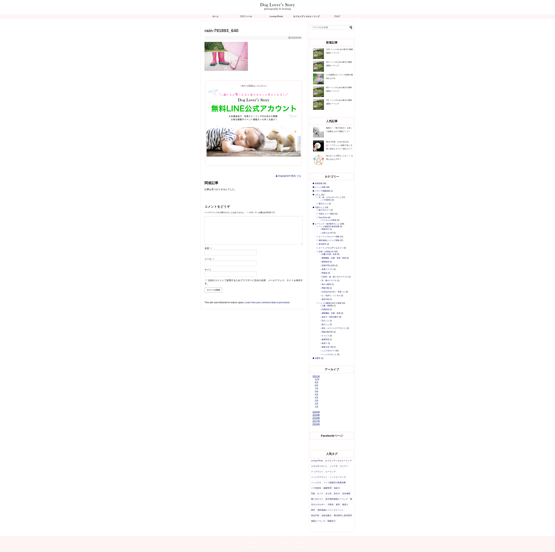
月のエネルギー (318, 504)
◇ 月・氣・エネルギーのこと (328, 197)
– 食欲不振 (324, 299)
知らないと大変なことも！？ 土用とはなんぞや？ (339, 157)
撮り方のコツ (317, 499)
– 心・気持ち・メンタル (330, 295)
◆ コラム (316, 195)
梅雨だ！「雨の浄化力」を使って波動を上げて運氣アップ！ (339, 129)
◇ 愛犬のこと (322, 204)
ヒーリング (330, 471)
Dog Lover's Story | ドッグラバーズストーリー (273, 547)
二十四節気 (316, 488)
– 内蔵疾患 (324, 309)
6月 (316, 391)
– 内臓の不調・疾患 (328, 254)
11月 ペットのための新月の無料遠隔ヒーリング (339, 51)
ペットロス (316, 482)
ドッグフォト (317, 471)
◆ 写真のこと (318, 207)
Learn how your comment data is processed (267, 302)
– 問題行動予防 (326, 332)
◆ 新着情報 (317, 183)
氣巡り (345, 504)
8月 (316, 385)
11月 (317, 379)
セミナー (344, 466)
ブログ (337, 16)
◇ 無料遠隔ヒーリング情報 (327, 240)
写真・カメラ (317, 493)
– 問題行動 (324, 288)
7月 (316, 388)
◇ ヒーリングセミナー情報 (327, 236)
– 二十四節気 (325, 200)
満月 (313, 510)
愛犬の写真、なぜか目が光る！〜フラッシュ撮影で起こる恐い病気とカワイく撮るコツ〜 (339, 145)
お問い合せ (284, 543)
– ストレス (324, 336)
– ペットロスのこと (328, 354)
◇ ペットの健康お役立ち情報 (328, 303)
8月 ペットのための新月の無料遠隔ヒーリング (339, 89)
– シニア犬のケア (327, 351)
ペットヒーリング (338, 477)
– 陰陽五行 (324, 229)
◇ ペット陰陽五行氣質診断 (327, 226)
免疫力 (337, 488)
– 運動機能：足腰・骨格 (330, 313)
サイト (208, 269)
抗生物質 (346, 493)
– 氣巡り (323, 343)
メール (209, 259)
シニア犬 (334, 466)
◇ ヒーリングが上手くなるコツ (329, 248)
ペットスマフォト (319, 477)
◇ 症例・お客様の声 (325, 252)
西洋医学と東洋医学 (343, 515)
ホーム (215, 16)
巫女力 (337, 493)
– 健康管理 (324, 339)
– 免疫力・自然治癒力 (329, 317)
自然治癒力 (326, 515)
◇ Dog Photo (322, 217)
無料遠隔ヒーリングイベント (330, 510)
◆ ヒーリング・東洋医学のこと (325, 224)
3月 (316, 400)
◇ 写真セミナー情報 (325, 214)
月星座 (331, 504)
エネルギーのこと (319, 466)
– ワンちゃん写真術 (328, 220)
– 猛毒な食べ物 (326, 347)
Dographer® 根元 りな (289, 176)
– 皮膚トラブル (326, 269)
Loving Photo (276, 16)
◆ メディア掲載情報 (321, 191)
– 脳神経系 (324, 262)
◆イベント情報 (319, 187)
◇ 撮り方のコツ (323, 210)
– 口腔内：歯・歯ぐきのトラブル (334, 277)
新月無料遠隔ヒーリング (336, 499)
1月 (316, 407)
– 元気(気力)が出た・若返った (332, 292)
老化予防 (315, 515)
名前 (208, 248)
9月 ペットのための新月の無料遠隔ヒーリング (339, 64)
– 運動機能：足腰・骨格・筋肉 (333, 258)
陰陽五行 (332, 521)
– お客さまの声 (326, 233)
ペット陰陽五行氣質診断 (334, 482)
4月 (316, 397)
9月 (316, 382)
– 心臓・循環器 (326, 306)
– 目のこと (324, 321)
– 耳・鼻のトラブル (328, 280)
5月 (316, 394)
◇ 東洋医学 (321, 244)
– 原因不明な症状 (327, 265)
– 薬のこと (324, 324)
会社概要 (251, 543)
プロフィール (246, 16)
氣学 (338, 504)
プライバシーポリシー (267, 543)
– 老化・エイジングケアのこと (333, 328)
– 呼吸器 (323, 273)
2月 (316, 403)
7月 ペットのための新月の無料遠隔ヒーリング (339, 102)
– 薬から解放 (325, 284)
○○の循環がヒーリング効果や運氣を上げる (339, 76)
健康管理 (327, 488)
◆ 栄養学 (316, 358)
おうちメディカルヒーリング (306, 16)
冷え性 (328, 493)
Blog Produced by (300, 543)
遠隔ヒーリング (318, 521)
